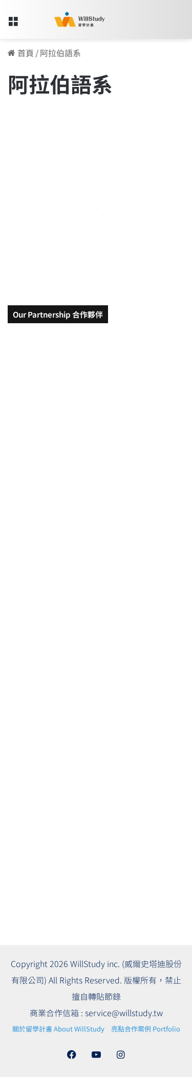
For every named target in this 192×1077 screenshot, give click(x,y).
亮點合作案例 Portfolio (145, 1029)
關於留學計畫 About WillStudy (58, 1029)
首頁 (24, 53)
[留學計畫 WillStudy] (67, 19)
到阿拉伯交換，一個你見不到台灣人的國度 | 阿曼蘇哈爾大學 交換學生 (95, 233)
